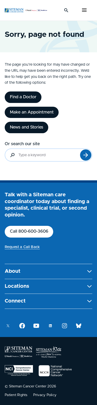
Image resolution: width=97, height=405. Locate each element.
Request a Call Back (22, 247)
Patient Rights (16, 395)
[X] (8, 325)
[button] (48, 271)
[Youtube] (36, 325)
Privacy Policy (45, 395)
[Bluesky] (78, 325)
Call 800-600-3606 (29, 231)
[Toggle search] (66, 10)
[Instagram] (64, 325)
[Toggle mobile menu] (84, 10)
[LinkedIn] (50, 325)
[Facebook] (22, 325)
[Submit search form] (85, 155)
